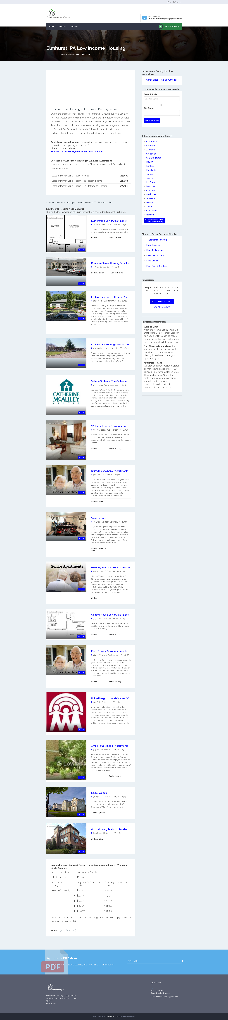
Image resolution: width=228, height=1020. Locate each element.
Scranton (150, 145)
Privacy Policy (51, 1003)
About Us (62, 26)
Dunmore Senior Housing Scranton (110, 263)
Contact (74, 26)
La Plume (151, 182)
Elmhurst (86, 54)
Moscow (150, 186)
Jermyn (150, 174)
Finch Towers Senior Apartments (109, 651)
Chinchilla (151, 153)
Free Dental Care (155, 255)
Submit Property (172, 26)
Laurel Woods (99, 792)
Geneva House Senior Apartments (110, 614)
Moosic (150, 202)
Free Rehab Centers (156, 266)
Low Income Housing (112, 1016)
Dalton (149, 162)
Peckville (151, 194)
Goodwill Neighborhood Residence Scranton (116, 829)
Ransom (150, 214)
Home (51, 26)
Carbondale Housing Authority (161, 80)
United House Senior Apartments (109, 471)
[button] (182, 960)
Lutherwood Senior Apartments (109, 220)
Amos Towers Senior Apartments (109, 745)
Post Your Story (163, 302)
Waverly (150, 198)
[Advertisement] (91, 91)
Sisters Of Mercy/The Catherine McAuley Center (118, 381)
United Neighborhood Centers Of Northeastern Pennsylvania (125, 698)
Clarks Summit (153, 158)
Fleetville (151, 170)
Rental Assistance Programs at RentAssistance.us (77, 151)
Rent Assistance (154, 250)
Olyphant (150, 190)
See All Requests (162, 307)
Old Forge (151, 210)
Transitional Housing (156, 240)
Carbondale (152, 141)
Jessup (149, 178)
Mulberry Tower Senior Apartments (110, 567)
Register (178, 2)
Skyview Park (98, 518)
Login (170, 2)
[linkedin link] (74, 930)
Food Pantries (153, 245)
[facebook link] (61, 930)
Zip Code (149, 108)
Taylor (149, 206)
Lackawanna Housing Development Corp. (114, 344)
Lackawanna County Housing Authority (112, 297)
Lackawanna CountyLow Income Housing (155, 220)
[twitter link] (68, 930)
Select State (150, 94)
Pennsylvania (73, 54)
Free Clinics (152, 260)
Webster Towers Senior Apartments (111, 426)
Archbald (150, 149)
